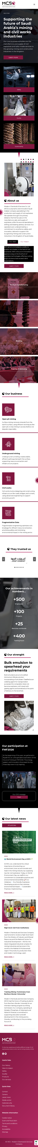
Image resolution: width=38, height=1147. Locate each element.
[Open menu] (34, 4)
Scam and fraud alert (9, 1121)
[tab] (12, 242)
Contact (5, 1091)
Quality (4, 1074)
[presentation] (19, 842)
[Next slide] (34, 559)
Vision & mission (7, 1068)
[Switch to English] (36, 1144)
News (6, 856)
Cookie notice (7, 1118)
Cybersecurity (7, 1103)
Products (5, 1077)
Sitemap (5, 1132)
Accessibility (6, 1129)
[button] (19, 779)
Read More (9, 892)
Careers (5, 1094)
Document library (8, 1106)
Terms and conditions (9, 1123)
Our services (6, 1079)
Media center (6, 1100)
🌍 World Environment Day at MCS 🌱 (18, 859)
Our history (6, 1065)
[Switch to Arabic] (36, 1141)
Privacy (4, 1126)
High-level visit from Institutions (16, 928)
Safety (4, 1071)
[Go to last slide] (3, 559)
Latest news (6, 1097)
